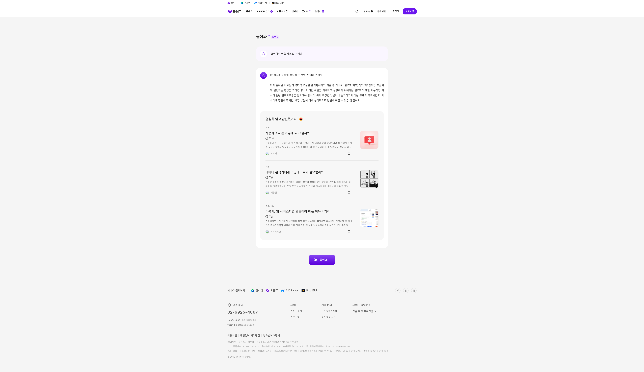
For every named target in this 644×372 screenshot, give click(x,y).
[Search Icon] (357, 11)
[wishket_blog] (406, 290)
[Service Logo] (234, 11)
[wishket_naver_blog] (414, 290)
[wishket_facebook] (397, 290)
